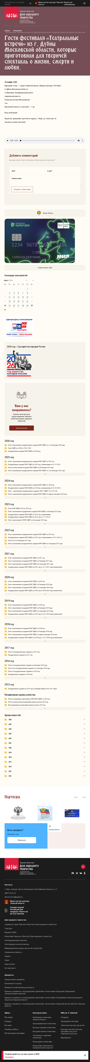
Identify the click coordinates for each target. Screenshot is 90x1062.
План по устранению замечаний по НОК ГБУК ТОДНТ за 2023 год (29, 699)
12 (14, 297)
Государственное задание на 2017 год (20, 655)
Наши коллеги (10, 964)
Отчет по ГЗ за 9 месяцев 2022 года (19, 540)
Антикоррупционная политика (16, 940)
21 (23, 301)
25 (9, 305)
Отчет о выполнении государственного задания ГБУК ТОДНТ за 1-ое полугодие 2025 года (36, 470)
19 (14, 301)
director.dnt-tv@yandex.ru (14, 897)
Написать (22, 840)
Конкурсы (8, 1021)
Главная (7, 30)
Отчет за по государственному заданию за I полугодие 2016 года (29, 668)
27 (18, 305)
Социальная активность (13, 952)
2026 (10, 719)
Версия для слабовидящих (69, 3)
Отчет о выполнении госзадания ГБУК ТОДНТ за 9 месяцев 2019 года (30, 608)
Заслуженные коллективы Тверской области (42, 1018)
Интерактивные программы (15, 1033)
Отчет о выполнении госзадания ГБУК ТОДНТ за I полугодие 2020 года (30, 587)
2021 (10, 743)
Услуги (7, 960)
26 (14, 305)
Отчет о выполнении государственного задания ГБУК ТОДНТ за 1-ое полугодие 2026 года (36, 445)
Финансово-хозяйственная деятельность (19, 987)
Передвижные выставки (69, 1021)
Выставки (8, 1025)
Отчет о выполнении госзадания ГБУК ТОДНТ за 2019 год (26, 605)
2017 (10, 762)
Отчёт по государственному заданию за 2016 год (24, 671)
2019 (10, 752)
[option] (18, 813)
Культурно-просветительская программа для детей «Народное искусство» (71, 1031)
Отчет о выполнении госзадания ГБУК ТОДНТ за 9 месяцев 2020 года (30, 584)
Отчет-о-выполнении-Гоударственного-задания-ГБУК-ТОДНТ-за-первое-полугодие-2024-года (37, 494)
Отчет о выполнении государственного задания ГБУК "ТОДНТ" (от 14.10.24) (32, 491)
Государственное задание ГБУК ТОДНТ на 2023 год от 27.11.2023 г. (29, 517)
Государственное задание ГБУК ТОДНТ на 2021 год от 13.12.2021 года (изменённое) (35, 567)
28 (23, 305)
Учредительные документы (14, 979)
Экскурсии (64, 1017)
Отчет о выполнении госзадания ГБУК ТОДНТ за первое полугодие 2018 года (32, 634)
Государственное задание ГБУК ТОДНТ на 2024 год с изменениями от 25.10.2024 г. (34, 488)
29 (27, 305)
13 (18, 297)
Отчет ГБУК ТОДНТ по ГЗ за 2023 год (19, 508)
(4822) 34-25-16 (10, 893)
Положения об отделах (13, 983)
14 (23, 297)
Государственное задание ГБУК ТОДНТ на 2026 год (24, 451)
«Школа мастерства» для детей (72, 1025)
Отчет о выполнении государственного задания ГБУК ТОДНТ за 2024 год (31, 485)
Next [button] (83, 797)
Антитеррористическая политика (17, 944)
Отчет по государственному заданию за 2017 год (23, 652)
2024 (10, 729)
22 (27, 301)
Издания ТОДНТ (11, 932)
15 (27, 297)
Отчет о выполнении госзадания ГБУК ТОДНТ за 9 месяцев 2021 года (30, 561)
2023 (10, 734)
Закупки (7, 956)
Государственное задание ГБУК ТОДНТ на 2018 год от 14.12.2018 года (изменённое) (35, 637)
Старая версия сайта (45, 268)
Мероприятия (17, 30)
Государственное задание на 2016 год (20, 674)
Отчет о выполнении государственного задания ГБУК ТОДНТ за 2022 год (31, 534)
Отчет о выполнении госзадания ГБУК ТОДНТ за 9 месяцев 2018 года (30, 631)
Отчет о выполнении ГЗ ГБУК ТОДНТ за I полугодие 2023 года (27, 520)
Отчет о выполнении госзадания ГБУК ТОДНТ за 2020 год (26, 581)
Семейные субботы (11, 1029)
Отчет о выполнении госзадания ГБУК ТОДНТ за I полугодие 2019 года (30, 611)
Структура (8, 928)
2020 (10, 748)
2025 (10, 724)
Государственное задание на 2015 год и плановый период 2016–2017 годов (32, 689)
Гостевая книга (10, 968)
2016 (10, 767)
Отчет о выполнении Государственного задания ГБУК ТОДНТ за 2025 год (31, 461)
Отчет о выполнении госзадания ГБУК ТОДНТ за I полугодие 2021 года (30, 564)
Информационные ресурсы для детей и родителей (23, 948)
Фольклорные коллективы (42, 1041)
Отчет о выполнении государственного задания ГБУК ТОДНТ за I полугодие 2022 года (35, 543)
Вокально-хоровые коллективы (44, 1027)
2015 (10, 771)
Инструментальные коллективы (44, 1031)
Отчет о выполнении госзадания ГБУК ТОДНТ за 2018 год (26, 628)
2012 (10, 776)
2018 (10, 757)
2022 (10, 738)
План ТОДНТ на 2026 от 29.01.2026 (19, 448)
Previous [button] (76, 797)
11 (9, 297)
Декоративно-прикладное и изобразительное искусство (43, 1046)
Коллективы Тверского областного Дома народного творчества (28, 936)
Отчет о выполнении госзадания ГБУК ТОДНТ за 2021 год (26, 558)
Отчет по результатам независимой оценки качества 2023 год (28, 702)
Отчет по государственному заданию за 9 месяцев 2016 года (27, 665)
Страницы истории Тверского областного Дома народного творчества (31, 924)
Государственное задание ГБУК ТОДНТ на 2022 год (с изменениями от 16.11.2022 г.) (35, 537)
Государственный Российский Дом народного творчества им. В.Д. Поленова (19, 910)
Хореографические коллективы (44, 1023)
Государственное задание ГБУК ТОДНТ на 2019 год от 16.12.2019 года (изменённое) (35, 614)
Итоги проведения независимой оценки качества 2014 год (26, 705)
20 (18, 301)
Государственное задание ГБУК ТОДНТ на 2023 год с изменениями (29, 514)
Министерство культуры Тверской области (19, 902)
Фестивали (9, 1017)
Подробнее (9, 1057)
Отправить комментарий (22, 189)
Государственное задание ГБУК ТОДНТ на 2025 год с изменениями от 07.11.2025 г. (34, 464)
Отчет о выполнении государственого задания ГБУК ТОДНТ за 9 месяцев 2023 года (34, 511)
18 (9, 301)
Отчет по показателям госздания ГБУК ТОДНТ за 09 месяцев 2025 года (30, 467)
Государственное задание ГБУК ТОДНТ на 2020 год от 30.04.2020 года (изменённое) (35, 590)
